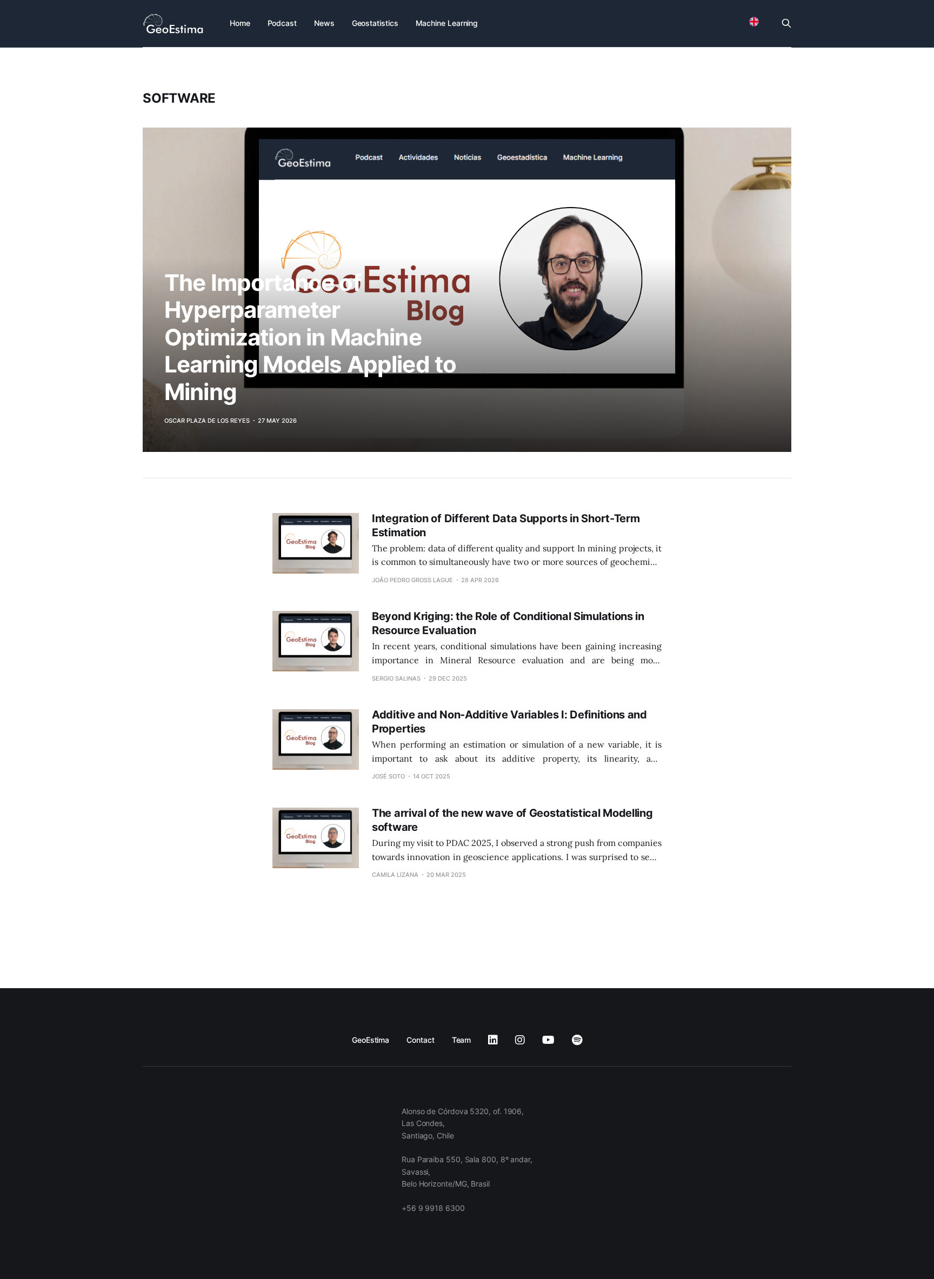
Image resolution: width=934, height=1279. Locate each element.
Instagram (520, 1040)
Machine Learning (447, 23)
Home (240, 23)
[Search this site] (786, 23)
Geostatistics (375, 23)
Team (461, 1039)
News (324, 23)
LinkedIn (493, 1040)
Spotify (577, 1040)
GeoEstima (370, 1039)
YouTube (548, 1040)
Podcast (282, 23)
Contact (420, 1039)
